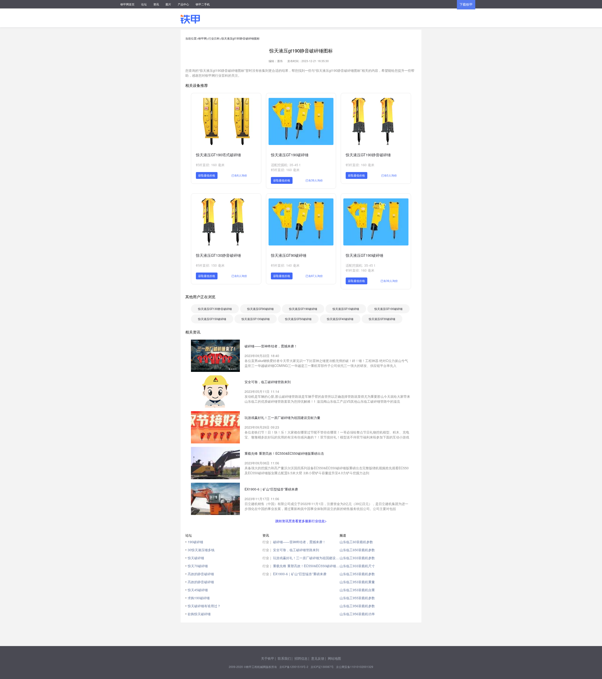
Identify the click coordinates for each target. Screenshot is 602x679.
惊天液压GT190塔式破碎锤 (218, 154)
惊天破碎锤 (196, 557)
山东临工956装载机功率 (357, 613)
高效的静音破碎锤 (201, 573)
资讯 (156, 4)
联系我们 (284, 658)
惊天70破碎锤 (198, 565)
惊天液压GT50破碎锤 (298, 319)
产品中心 (183, 4)
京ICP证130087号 (322, 667)
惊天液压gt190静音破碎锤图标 (240, 38)
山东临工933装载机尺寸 (357, 565)
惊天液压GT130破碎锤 (256, 319)
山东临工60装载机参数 (356, 541)
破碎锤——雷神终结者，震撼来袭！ (299, 541)
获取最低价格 (206, 175)
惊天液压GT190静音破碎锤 (368, 154)
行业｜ (267, 541)
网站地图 (334, 658)
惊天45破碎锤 (198, 589)
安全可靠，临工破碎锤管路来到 (296, 549)
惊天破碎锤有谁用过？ (204, 605)
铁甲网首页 (127, 4)
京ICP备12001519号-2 (293, 667)
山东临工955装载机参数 (357, 597)
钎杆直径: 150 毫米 (210, 265)
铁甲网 (202, 38)
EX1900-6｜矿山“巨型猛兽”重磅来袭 (299, 573)
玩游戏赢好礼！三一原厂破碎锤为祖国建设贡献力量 (306, 557)
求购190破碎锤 (199, 597)
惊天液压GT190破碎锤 (290, 154)
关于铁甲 (267, 658)
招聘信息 (301, 658)
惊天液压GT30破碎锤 (382, 319)
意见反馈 (317, 658)
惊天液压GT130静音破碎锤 (218, 255)
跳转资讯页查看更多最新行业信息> (301, 520)
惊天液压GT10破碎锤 (346, 309)
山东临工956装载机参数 (357, 605)
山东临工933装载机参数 (357, 557)
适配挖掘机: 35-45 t (285, 164)
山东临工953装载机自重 (357, 589)
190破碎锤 (195, 541)
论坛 (144, 4)
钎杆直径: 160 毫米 (210, 164)
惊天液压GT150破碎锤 (212, 319)
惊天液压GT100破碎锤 (388, 309)
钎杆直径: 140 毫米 (285, 265)
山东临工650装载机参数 (357, 549)
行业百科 (214, 38)
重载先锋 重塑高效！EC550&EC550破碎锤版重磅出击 (306, 565)
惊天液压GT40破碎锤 (340, 319)
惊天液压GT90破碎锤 (288, 255)
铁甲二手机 (203, 4)
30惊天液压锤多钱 (201, 549)
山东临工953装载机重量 (357, 581)
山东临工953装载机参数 (357, 573)
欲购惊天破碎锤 (199, 613)
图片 (168, 4)
